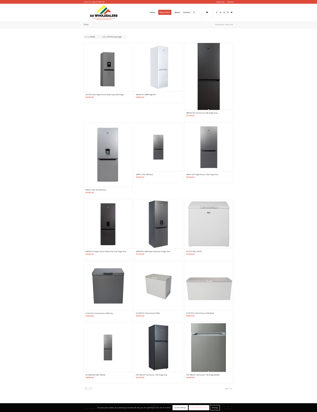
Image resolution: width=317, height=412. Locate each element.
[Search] (194, 12)
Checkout (230, 2)
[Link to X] (224, 12)
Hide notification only (199, 408)
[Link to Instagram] (220, 12)
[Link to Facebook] (217, 12)
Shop (86, 24)
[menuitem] (220, 1)
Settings (215, 408)
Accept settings (180, 408)
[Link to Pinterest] (228, 12)
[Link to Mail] (231, 12)
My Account (221, 2)
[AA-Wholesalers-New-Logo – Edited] (104, 12)
